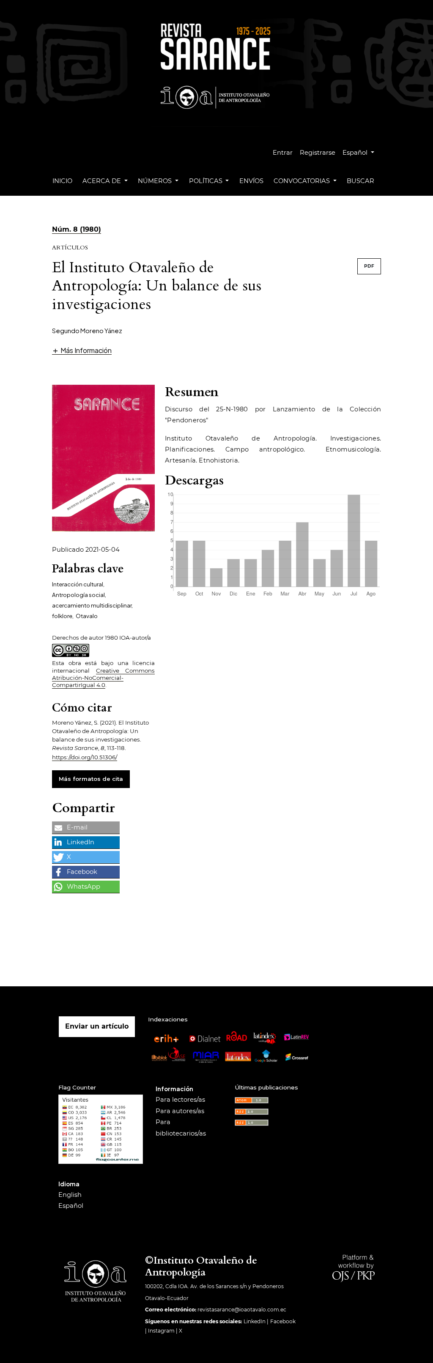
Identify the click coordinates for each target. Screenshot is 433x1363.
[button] (82, 350)
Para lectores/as (180, 1099)
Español (70, 1206)
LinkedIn (255, 1321)
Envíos (251, 181)
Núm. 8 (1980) (76, 229)
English (70, 1195)
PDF (369, 266)
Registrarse (317, 152)
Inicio (62, 181)
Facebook (283, 1321)
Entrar (283, 152)
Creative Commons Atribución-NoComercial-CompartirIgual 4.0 (103, 678)
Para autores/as (180, 1111)
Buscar (360, 181)
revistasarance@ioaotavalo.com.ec (241, 1309)
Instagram (161, 1330)
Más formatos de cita (91, 778)
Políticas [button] (206, 181)
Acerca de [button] (102, 181)
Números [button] (155, 181)
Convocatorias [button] (303, 181)
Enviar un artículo (97, 1026)
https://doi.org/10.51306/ (84, 757)
